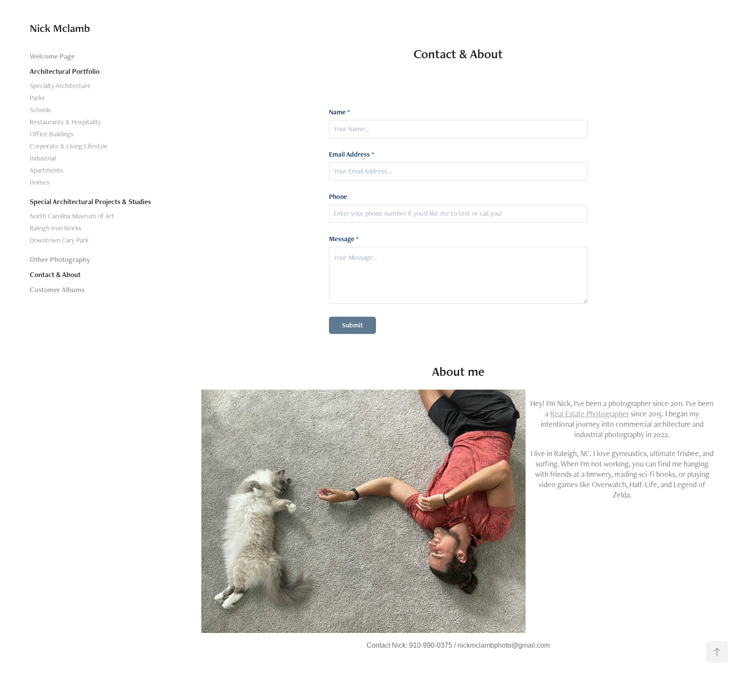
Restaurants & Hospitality (65, 121)
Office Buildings (52, 134)
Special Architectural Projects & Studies (90, 201)
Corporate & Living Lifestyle (69, 146)
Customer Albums (57, 289)
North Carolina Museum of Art (72, 215)
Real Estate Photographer (589, 414)
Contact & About (55, 274)
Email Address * (351, 154)
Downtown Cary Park (59, 240)
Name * (339, 112)
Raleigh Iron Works (55, 228)
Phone (338, 196)
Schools (40, 109)
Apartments (46, 170)
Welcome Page (52, 56)
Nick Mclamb (60, 28)
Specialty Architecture (60, 85)
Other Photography (60, 259)
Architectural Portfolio (65, 71)
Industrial (43, 158)
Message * (344, 239)
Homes (40, 182)
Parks (37, 97)
